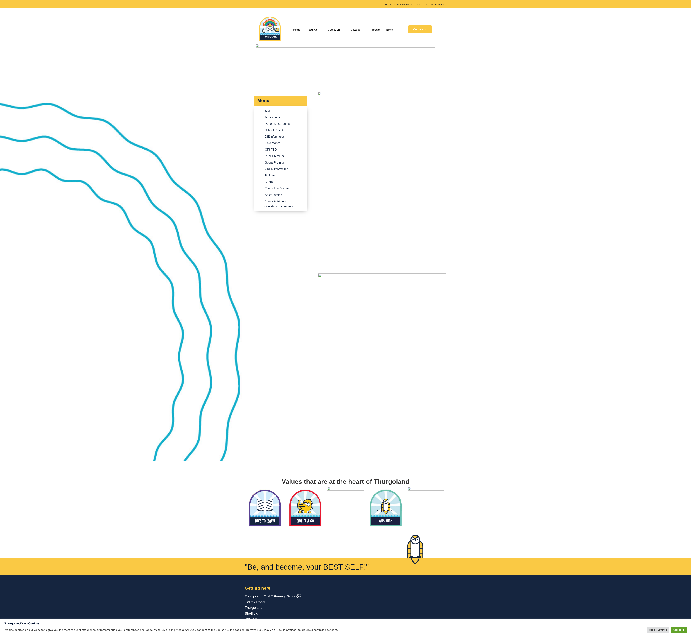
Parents (375, 29)
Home (296, 29)
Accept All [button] (678, 629)
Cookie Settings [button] (658, 629)
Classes (355, 29)
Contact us (420, 29)
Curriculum (334, 29)
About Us (312, 29)
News (389, 29)
